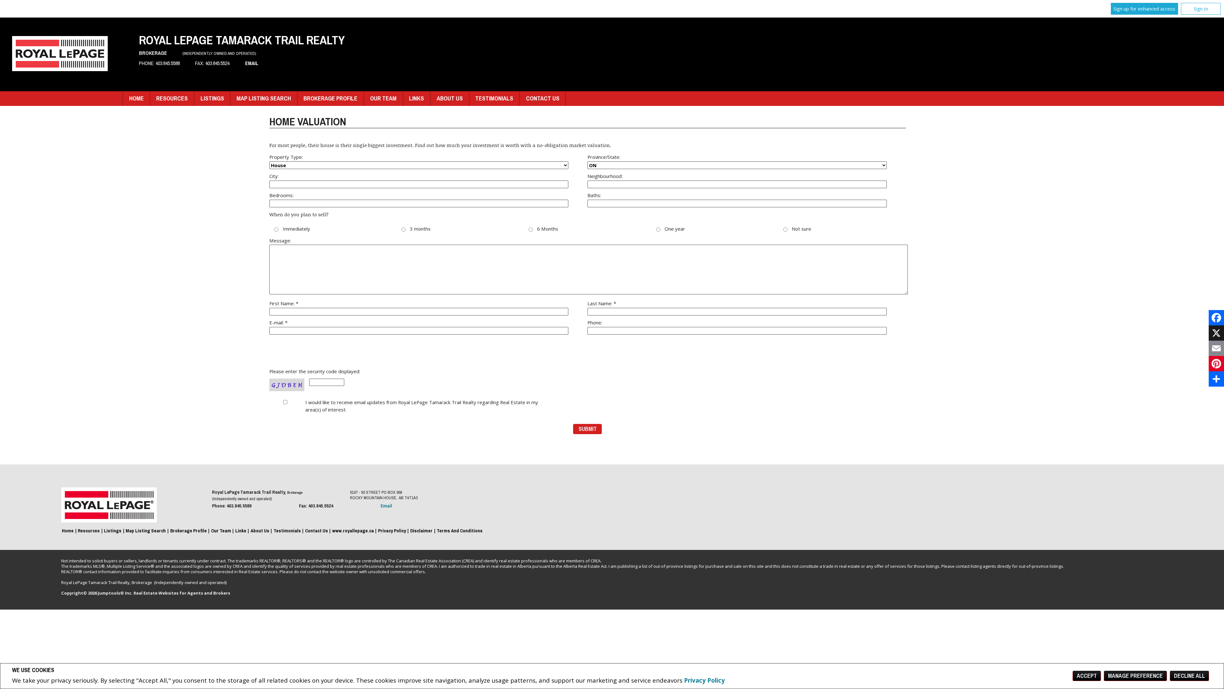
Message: (280, 240)
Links (416, 98)
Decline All (1189, 676)
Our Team (383, 98)
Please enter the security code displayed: (314, 371)
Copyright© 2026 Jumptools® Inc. (97, 593)
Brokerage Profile (330, 98)
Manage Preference (1135, 676)
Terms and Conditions (460, 530)
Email (251, 63)
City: (274, 176)
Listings (212, 98)
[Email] (1216, 348)
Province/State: (603, 157)
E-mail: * (278, 322)
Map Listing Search (264, 98)
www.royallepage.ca (353, 530)
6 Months (547, 229)
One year (675, 229)
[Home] (60, 69)
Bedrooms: (281, 195)
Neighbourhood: (605, 176)
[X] (1216, 333)
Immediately (296, 229)
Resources (172, 98)
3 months (420, 229)
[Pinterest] (1216, 363)
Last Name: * (601, 303)
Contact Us (542, 98)
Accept (1087, 676)
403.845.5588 (168, 63)
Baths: (594, 195)
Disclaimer (421, 530)
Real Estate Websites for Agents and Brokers (182, 593)
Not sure (801, 229)
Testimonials (494, 98)
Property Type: (286, 157)
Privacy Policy (704, 680)
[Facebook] (1216, 317)
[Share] (1216, 379)
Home (136, 98)
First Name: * (283, 303)
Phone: (594, 322)
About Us (450, 98)
